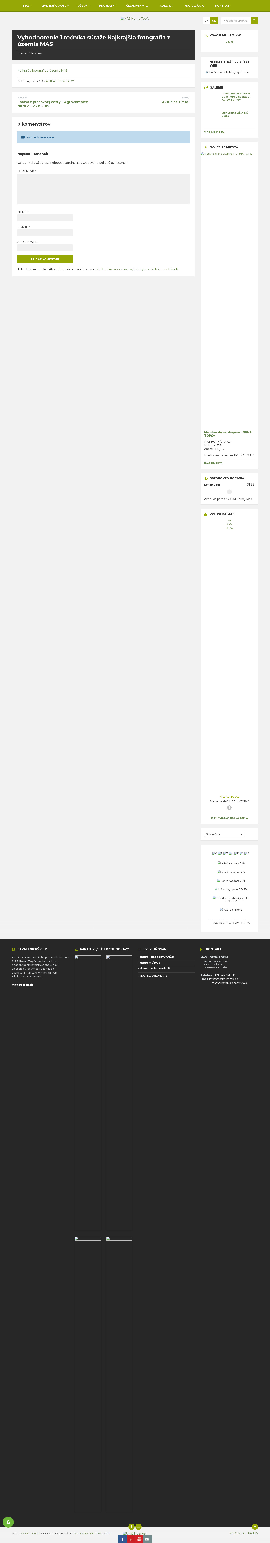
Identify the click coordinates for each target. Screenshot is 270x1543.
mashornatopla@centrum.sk (230, 983)
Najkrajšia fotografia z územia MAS (42, 70)
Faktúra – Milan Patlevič (154, 968)
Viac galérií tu (214, 132)
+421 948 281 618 (224, 975)
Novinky (36, 53)
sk (214, 20)
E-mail (23, 227)
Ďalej (186, 97)
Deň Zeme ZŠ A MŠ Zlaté (235, 114)
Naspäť (22, 97)
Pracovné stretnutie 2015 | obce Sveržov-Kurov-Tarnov (236, 96)
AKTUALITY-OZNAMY (60, 81)
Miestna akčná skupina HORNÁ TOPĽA (228, 433)
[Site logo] (135, 18)
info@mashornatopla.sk (224, 979)
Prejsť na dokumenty (152, 975)
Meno (22, 211)
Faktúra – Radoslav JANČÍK (156, 956)
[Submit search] (254, 20)
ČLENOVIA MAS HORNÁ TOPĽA (229, 818)
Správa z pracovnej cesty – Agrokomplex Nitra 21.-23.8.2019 (52, 104)
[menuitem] (26, 5)
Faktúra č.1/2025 (149, 962)
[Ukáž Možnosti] (135, 1533)
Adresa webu (28, 242)
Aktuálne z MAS (175, 102)
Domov (22, 53)
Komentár (26, 171)
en (207, 20)
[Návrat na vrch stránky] (255, 1527)
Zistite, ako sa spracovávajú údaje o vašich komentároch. (138, 269)
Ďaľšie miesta (213, 463)
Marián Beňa (229, 797)
